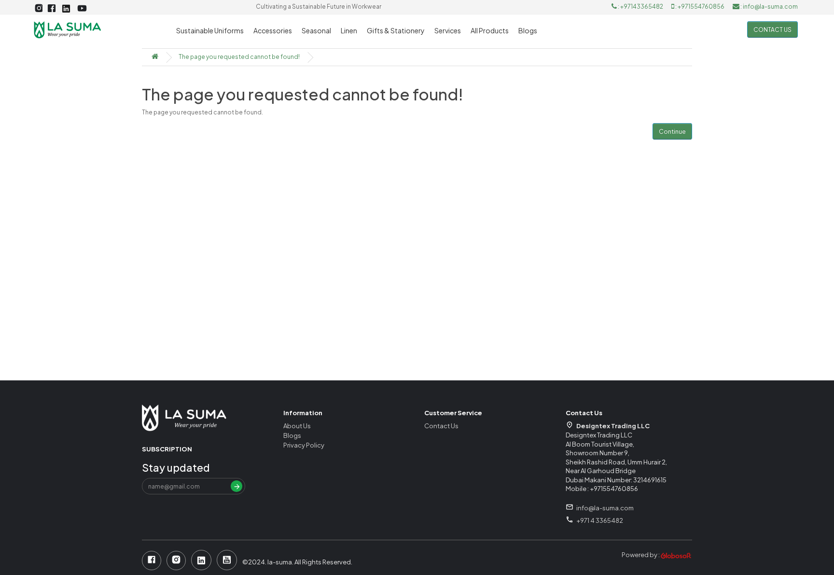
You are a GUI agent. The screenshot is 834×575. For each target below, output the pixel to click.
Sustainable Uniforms (210, 30)
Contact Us (441, 426)
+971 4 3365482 (599, 520)
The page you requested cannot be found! (239, 56)
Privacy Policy (303, 445)
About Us (297, 426)
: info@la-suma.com (768, 6)
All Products (490, 30)
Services (447, 30)
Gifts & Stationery (396, 30)
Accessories (272, 30)
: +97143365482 (640, 6)
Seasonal (316, 30)
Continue (672, 131)
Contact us (772, 29)
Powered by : (641, 555)
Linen (349, 30)
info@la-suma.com (605, 508)
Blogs (527, 30)
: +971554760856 (699, 6)
